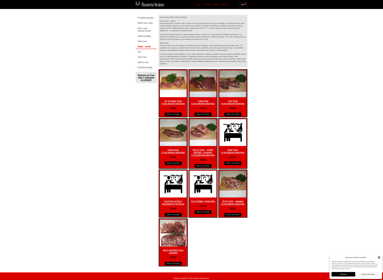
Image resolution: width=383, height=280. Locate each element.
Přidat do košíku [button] (173, 114)
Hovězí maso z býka (145, 22)
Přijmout (343, 274)
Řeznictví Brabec (153, 4)
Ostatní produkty (144, 36)
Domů (198, 4)
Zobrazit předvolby (368, 274)
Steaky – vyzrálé (144, 46)
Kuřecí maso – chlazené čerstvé (144, 29)
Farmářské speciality (146, 17)
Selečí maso (142, 41)
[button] (379, 257)
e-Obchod (207, 4)
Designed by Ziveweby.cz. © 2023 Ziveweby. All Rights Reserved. (191, 278)
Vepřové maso (143, 62)
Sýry (139, 51)
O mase (216, 4)
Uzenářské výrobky (145, 67)
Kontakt (224, 4)
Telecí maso (142, 56)
